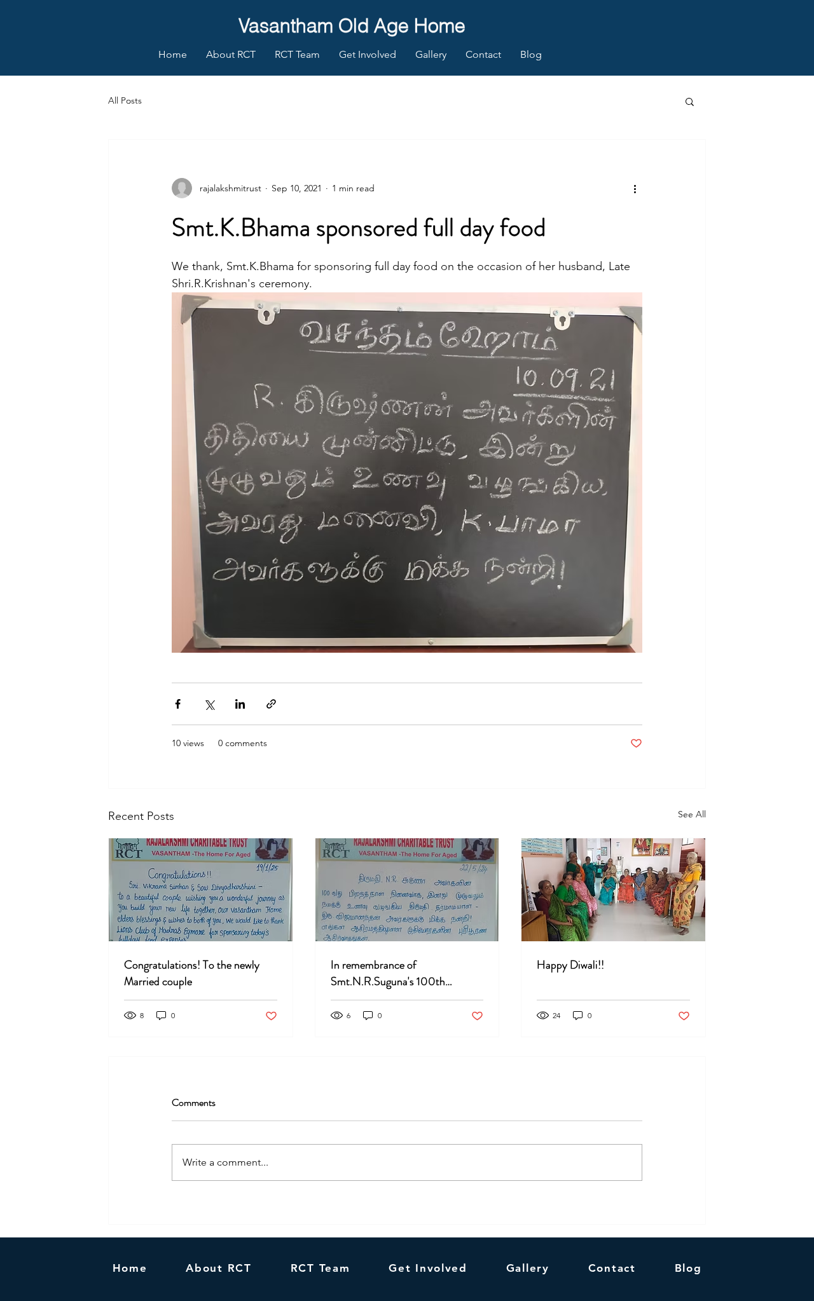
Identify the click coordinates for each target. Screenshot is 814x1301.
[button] (690, 101)
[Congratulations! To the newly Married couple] (201, 889)
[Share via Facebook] (178, 704)
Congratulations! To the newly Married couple (191, 973)
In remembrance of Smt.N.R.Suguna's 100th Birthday (388, 973)
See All (692, 814)
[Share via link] (271, 704)
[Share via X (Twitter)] (209, 704)
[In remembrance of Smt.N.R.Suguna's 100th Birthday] (407, 889)
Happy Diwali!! (570, 965)
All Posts (125, 100)
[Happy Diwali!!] (613, 889)
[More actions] (634, 188)
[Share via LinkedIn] (240, 704)
